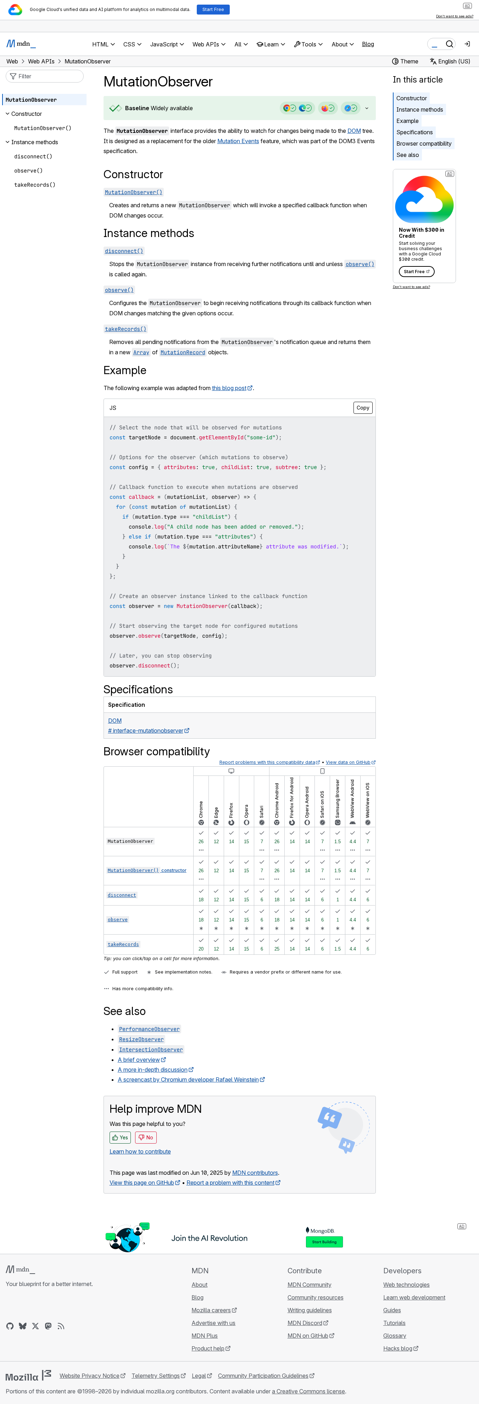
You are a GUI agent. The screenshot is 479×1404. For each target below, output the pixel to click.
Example (407, 120)
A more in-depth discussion (153, 1069)
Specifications (414, 132)
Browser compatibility (424, 143)
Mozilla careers (211, 1310)
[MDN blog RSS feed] (61, 1326)
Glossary (394, 1335)
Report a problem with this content (230, 1182)
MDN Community (310, 1284)
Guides (392, 1310)
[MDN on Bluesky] (22, 1326)
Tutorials (394, 1322)
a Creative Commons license (308, 1391)
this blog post (229, 387)
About (199, 1284)
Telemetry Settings (156, 1375)
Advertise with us (213, 1322)
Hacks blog (397, 1348)
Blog (368, 43)
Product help (207, 1348)
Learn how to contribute (140, 1151)
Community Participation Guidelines (263, 1375)
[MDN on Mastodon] (48, 1326)
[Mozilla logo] (28, 1375)
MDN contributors (255, 1172)
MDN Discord (305, 1322)
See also (407, 154)
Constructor (411, 98)
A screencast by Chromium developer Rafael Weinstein (188, 1079)
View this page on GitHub (142, 1182)
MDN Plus (204, 1335)
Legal (199, 1375)
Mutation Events (238, 141)
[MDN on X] (35, 1326)
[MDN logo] (20, 1269)
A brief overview (139, 1059)
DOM (354, 130)
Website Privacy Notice (89, 1375)
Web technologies (406, 1284)
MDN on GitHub (308, 1335)
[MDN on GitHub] (10, 1326)
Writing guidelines (310, 1310)
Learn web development (414, 1297)
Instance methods (419, 109)
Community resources (316, 1297)
